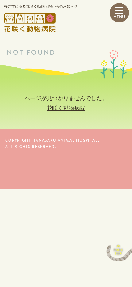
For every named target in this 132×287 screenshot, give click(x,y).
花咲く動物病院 (66, 108)
